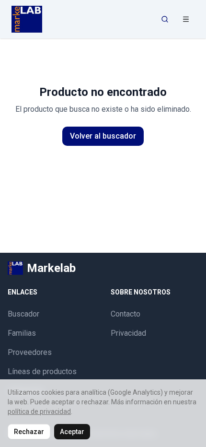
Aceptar (72, 431)
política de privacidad (39, 411)
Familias (22, 333)
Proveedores (30, 352)
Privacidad (128, 333)
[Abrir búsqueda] (164, 19)
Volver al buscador (103, 136)
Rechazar (29, 431)
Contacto (125, 313)
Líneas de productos (42, 371)
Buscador (23, 313)
